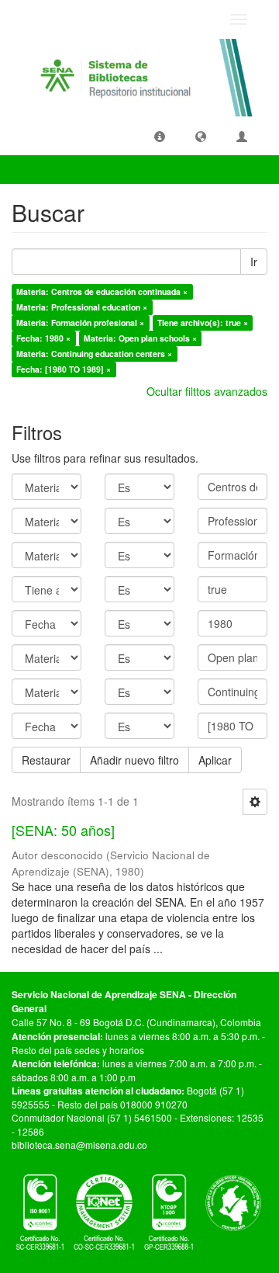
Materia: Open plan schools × (140, 338)
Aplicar (215, 760)
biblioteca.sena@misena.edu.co (79, 1144)
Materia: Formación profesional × (80, 322)
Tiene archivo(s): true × (202, 322)
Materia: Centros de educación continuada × (102, 291)
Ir (253, 261)
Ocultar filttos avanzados (206, 391)
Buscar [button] (41, 169)
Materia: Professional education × (81, 307)
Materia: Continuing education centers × (94, 353)
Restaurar (46, 760)
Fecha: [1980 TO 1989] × (63, 369)
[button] (160, 136)
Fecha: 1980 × (43, 338)
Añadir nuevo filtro (134, 760)
